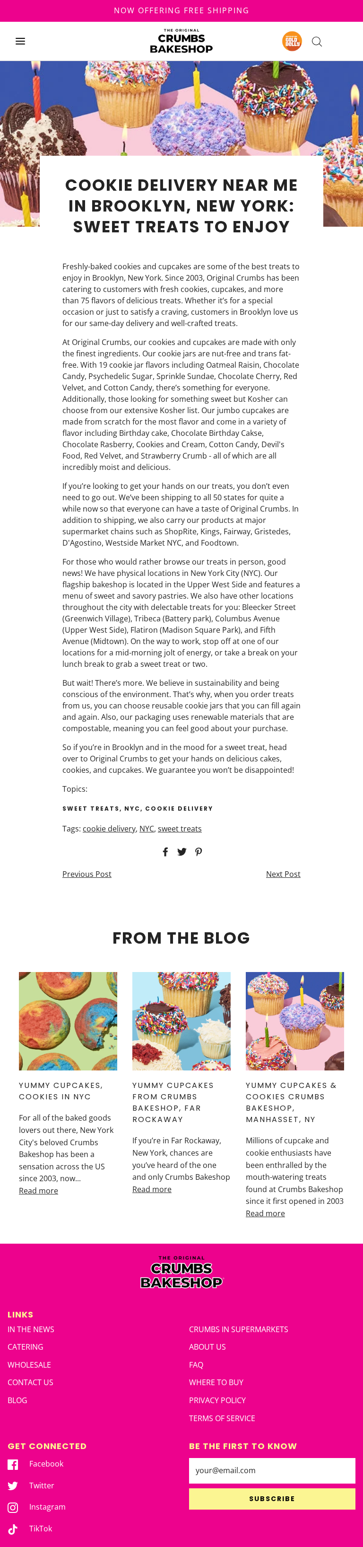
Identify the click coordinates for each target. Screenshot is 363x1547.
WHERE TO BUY (216, 1382)
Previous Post (87, 874)
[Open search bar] (317, 41)
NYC (146, 828)
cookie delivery (109, 828)
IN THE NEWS (31, 1329)
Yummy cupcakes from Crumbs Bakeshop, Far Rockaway (173, 1102)
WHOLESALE (29, 1365)
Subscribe (272, 1498)
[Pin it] (197, 852)
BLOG (17, 1400)
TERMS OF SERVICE (222, 1418)
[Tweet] (180, 852)
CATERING (25, 1347)
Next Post (283, 874)
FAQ (196, 1365)
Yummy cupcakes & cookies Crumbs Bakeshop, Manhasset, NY (291, 1102)
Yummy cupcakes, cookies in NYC (61, 1091)
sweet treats (180, 828)
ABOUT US (207, 1347)
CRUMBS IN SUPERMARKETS (238, 1329)
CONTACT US (30, 1382)
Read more (38, 1190)
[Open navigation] (20, 41)
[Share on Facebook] (164, 852)
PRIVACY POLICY (217, 1400)
